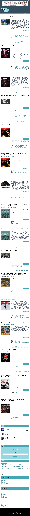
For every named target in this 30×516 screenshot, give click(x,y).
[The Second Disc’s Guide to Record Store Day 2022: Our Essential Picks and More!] (5, 184)
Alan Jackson (16, 342)
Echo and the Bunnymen (22, 114)
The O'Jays (26, 69)
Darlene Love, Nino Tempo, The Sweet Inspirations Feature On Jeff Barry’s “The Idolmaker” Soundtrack (14, 400)
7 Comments (14, 276)
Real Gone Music (3, 503)
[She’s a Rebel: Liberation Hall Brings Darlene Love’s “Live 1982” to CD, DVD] (5, 81)
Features (16, 141)
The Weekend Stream (20, 266)
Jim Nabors (27, 269)
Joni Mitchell (24, 343)
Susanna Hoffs (22, 69)
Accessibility (20, 513)
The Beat (19, 119)
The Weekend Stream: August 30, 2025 (8, 16)
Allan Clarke (16, 66)
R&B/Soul (21, 36)
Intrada (2, 498)
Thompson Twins (22, 121)
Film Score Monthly (3, 482)
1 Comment (12, 324)
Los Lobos (22, 116)
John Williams (20, 343)
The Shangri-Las (23, 395)
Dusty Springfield (24, 147)
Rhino (2, 504)
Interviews (27, 141)
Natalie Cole (18, 40)
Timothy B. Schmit (23, 150)
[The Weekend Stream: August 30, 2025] (5, 22)
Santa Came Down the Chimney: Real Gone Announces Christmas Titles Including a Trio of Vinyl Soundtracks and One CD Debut (15, 274)
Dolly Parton (16, 318)
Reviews (27, 142)
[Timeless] (2, 429)
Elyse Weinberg (17, 370)
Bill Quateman (20, 37)
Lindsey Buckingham (17, 116)
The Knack (19, 150)
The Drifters (21, 270)
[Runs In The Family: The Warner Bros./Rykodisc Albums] (2, 438)
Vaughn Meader (26, 270)
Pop (21, 35)
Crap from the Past (3, 480)
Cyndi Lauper (25, 342)
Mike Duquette (8, 97)
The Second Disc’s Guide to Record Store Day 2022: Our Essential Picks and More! (15, 177)
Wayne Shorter (26, 41)
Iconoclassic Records (4, 496)
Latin (24, 195)
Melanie (18, 270)
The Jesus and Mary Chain (21, 120)
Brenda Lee (16, 269)
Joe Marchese (9, 75)
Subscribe (15, 456)
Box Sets (16, 111)
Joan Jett (16, 270)
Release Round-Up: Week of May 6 (7, 124)
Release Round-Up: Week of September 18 (9, 349)
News (15, 110)
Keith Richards (19, 371)
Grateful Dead (25, 370)
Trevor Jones (19, 41)
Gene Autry (24, 318)
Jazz (20, 35)
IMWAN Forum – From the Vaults (5, 483)
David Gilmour (25, 369)
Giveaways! (18, 141)
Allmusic (2, 479)
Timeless (6, 428)
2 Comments (12, 126)
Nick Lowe (16, 200)
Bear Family (2, 491)
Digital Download (19, 90)
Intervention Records (4, 497)
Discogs (2, 481)
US (26, 430)
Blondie (26, 197)
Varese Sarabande (3, 506)
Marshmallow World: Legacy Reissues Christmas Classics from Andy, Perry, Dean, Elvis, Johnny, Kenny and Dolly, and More (14, 297)
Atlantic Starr (21, 342)
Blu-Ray (16, 367)
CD (17, 111)
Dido (16, 343)
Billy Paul (20, 66)
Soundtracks (26, 36)
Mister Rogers (24, 68)
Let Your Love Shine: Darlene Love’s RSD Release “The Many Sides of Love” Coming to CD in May (14, 205)
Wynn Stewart (17, 42)
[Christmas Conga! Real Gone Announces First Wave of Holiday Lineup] (5, 330)
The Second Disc (8, 17)
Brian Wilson (16, 369)
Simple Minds (23, 201)
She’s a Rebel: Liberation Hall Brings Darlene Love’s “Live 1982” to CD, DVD (14, 73)
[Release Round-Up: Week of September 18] (5, 357)
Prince (21, 40)
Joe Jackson (18, 115)
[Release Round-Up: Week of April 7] (5, 53)
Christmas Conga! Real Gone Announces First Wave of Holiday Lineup (14, 322)
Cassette (19, 111)
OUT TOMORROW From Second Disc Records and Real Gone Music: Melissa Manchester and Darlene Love (14, 154)
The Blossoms (24, 224)
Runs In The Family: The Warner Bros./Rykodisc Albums (12, 437)
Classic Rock (21, 34)
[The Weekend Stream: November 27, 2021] (5, 255)
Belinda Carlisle (22, 197)
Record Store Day (26, 200)
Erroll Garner (21, 370)
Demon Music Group (4, 495)
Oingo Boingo (19, 117)
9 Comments (14, 229)
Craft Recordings (3, 494)
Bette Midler (16, 147)
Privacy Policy (16, 513)
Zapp (25, 121)
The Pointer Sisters (20, 345)
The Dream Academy (23, 119)
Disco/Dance (16, 35)
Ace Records (2, 490)
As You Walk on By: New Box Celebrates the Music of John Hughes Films (15, 95)
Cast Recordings (17, 34)
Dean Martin (27, 317)
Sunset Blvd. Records (4, 505)
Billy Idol (24, 37)
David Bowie (20, 198)
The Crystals (19, 395)
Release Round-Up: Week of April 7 (7, 45)
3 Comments (12, 156)
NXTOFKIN (27, 68)
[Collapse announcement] (28, 0)
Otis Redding (22, 117)
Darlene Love (23, 66)
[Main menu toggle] (28, 9)
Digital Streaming (24, 90)
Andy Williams (19, 317)
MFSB (17, 68)
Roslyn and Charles (17, 69)
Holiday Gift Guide (23, 141)
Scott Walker (19, 201)
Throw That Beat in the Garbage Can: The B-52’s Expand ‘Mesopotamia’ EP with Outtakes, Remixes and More (15, 473)
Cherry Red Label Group (4, 492)
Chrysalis (2, 493)
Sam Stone (8, 324)
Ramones (22, 200)
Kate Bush (21, 115)
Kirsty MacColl (25, 115)
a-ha (15, 372)
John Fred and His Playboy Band (23, 148)
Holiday (16, 292)
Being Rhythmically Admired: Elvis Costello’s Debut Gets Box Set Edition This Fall (12, 464)
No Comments (15, 252)
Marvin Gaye (25, 116)
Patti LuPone (27, 371)
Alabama (16, 317)
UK (27, 430)
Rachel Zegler (24, 40)
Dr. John (28, 369)
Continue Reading (26, 30)
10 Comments (14, 17)
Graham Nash (16, 148)
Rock (23, 36)
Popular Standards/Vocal (23, 145)
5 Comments (13, 75)
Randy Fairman (9, 276)
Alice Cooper (16, 37)
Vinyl (21, 111)
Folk (19, 35)
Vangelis (22, 41)
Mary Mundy (19, 68)
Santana (16, 201)
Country (24, 34)
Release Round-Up (17, 63)
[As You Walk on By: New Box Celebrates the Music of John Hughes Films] (5, 101)
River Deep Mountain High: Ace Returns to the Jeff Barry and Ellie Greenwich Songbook (13, 376)
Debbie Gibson (24, 269)
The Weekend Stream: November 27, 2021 (9, 250)
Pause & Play (3, 484)
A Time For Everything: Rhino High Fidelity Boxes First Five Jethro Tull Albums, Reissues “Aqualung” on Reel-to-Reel (15, 469)
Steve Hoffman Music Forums (5, 485)
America (16, 197)
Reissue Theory (18, 142)
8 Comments (13, 299)
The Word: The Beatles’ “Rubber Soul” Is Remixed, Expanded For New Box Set (12, 466)
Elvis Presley (20, 318)
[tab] (4, 463)
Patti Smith (26, 117)
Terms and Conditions (11, 513)
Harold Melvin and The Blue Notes (21, 67)
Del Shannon (24, 198)
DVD (16, 90)
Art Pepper (18, 197)
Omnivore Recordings (4, 502)
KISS (26, 67)
